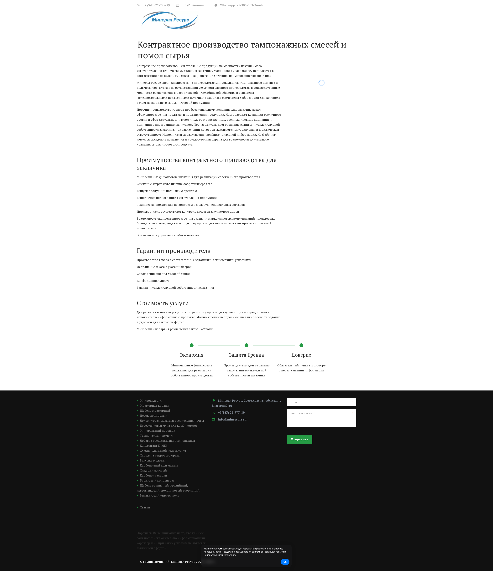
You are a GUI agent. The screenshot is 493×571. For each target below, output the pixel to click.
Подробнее (230, 554)
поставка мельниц (296, 20)
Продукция (259, 20)
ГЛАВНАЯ (235, 20)
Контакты (328, 20)
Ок (285, 561)
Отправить (300, 439)
